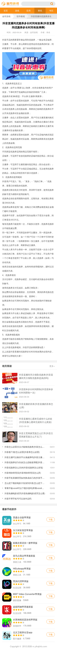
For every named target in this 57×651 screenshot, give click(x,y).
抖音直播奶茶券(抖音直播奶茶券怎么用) (36, 405)
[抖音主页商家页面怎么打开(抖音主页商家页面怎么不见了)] (9, 436)
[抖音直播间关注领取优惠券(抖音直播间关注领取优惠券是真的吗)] (9, 378)
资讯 (40, 10)
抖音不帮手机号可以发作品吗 (18, 498)
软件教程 (21, 16)
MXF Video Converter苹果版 (28, 597)
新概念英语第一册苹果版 (28, 546)
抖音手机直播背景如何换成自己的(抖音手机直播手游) (25, 477)
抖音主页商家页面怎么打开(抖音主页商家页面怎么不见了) (36, 434)
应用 (28, 10)
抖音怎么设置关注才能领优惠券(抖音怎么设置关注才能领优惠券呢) (25, 446)
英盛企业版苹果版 (28, 520)
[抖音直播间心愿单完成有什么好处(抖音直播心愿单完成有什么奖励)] (9, 422)
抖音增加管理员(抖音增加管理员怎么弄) (23, 472)
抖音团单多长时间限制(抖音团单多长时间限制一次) (36, 390)
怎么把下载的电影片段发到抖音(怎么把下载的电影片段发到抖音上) (25, 483)
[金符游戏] (11, 4)
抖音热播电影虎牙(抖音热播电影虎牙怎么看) (25, 493)
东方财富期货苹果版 (28, 533)
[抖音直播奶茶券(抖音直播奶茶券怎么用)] (9, 407)
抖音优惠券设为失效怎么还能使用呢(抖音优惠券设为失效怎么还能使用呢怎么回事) (25, 462)
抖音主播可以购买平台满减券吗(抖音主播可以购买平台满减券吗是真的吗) (25, 457)
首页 (6, 10)
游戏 (17, 10)
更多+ (52, 365)
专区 (51, 10)
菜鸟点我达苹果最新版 (28, 558)
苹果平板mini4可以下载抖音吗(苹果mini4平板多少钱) (25, 488)
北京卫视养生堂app (28, 635)
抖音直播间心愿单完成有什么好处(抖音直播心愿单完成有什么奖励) (35, 420)
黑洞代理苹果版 (28, 584)
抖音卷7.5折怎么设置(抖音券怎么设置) (22, 451)
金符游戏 (6, 16)
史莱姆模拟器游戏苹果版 (28, 622)
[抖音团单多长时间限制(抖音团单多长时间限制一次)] (9, 392)
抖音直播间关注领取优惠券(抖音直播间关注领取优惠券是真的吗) (36, 376)
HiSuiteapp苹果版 (28, 571)
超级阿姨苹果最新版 (28, 609)
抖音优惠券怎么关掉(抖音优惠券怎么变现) (24, 467)
